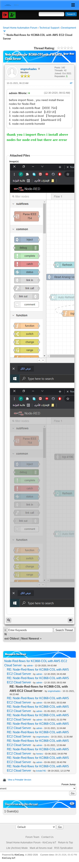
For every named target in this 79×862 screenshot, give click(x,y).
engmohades (28, 69)
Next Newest (30, 638)
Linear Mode (68, 53)
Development (68, 27)
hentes (39, 754)
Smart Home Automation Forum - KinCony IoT (31, 842)
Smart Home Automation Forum (20, 27)
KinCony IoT (8, 858)
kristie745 (41, 771)
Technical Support (49, 27)
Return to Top (65, 842)
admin (30, 665)
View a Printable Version (19, 779)
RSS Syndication (63, 848)
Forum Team (32, 837)
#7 (71, 83)
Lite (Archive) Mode (17, 848)
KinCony (19, 854)
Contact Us (47, 837)
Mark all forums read (41, 848)
